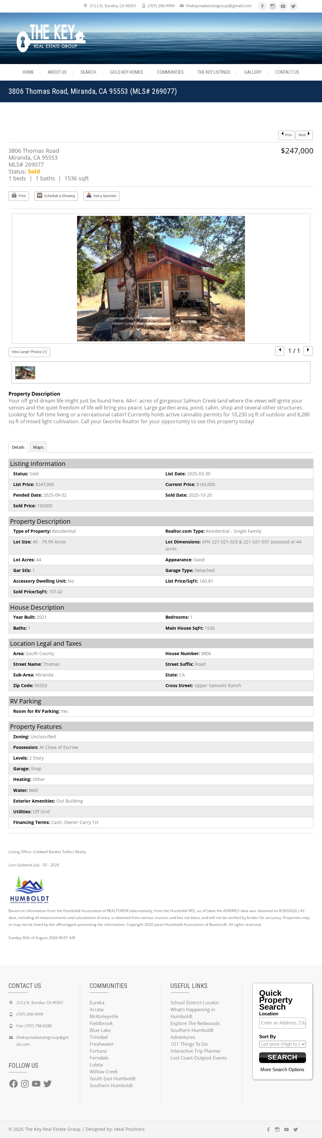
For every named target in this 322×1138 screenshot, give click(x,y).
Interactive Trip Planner (195, 1051)
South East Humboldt (113, 1078)
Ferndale (99, 1058)
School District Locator (194, 1002)
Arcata (96, 1009)
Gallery (252, 72)
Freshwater (102, 1044)
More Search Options (282, 1069)
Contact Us (287, 72)
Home (28, 72)
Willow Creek (104, 1071)
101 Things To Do (189, 1044)
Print (22, 196)
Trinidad (99, 1037)
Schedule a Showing (59, 196)
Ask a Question (104, 196)
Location (268, 1013)
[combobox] (282, 1023)
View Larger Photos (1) (29, 352)
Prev (288, 135)
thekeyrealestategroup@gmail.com (219, 5)
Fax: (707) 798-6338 (34, 1025)
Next (303, 135)
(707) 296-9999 (161, 5)
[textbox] (284, 1022)
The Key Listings (213, 72)
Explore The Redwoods (195, 1023)
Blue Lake (100, 1030)
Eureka (97, 1002)
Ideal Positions (129, 1129)
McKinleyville (104, 1016)
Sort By (267, 1036)
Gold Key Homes (126, 72)
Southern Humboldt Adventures (192, 1033)
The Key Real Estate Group (52, 1129)
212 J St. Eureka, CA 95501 (113, 5)
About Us (57, 72)
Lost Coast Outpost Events (198, 1058)
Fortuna (98, 1051)
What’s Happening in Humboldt (192, 1012)
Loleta (96, 1064)
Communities (170, 72)
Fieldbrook (101, 1023)
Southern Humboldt (111, 1085)
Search (88, 72)
